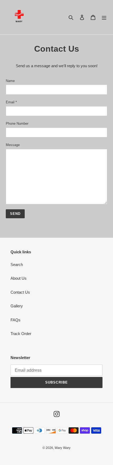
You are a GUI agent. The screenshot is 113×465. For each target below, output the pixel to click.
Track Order (21, 333)
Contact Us (20, 292)
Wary (58, 448)
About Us (19, 278)
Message (13, 145)
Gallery (17, 306)
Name (10, 81)
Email (11, 102)
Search (17, 264)
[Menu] (104, 17)
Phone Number (17, 123)
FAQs (15, 320)
